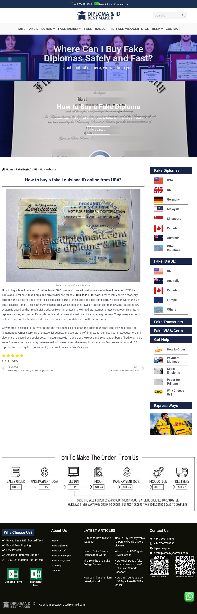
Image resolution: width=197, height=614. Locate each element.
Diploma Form (13, 581)
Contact (56, 570)
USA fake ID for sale (88, 295)
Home (9, 169)
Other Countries (173, 248)
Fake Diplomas (166, 170)
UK (169, 190)
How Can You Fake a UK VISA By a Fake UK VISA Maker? (129, 581)
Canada (172, 228)
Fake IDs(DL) (23, 169)
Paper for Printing (173, 381)
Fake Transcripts (168, 322)
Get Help (56, 565)
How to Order (176, 349)
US (35, 169)
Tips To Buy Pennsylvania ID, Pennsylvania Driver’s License (130, 541)
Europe (172, 300)
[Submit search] (183, 15)
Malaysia (173, 209)
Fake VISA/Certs (168, 330)
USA (170, 180)
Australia (173, 238)
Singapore (174, 219)
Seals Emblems (173, 370)
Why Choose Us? (175, 392)
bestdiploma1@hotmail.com (114, 4)
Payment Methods (173, 360)
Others (171, 309)
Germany (173, 199)
